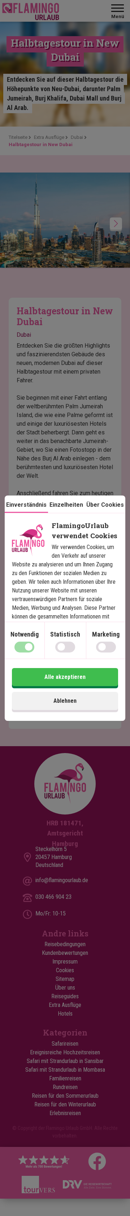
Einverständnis (26, 504)
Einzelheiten (66, 504)
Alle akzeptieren (65, 676)
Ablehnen (65, 700)
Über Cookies (105, 504)
